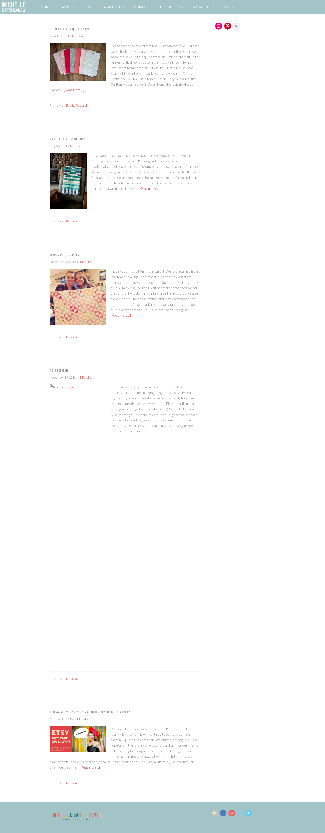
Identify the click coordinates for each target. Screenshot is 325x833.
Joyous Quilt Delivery (64, 254)
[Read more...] (74, 90)
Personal (81, 105)
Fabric (70, 105)
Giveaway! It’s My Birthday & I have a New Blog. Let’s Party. (90, 712)
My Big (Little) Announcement (70, 139)
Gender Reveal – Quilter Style (70, 29)
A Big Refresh (59, 370)
